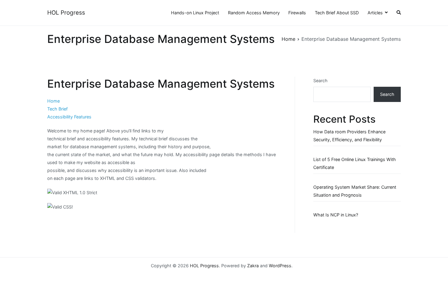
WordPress (280, 265)
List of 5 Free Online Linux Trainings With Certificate (354, 163)
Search (320, 80)
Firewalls (297, 12)
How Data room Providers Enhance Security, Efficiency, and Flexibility (349, 135)
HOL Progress (66, 12)
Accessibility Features (69, 116)
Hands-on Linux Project (195, 12)
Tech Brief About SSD (337, 12)
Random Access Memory (254, 12)
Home (53, 100)
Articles (375, 12)
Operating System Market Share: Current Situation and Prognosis (354, 191)
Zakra (253, 265)
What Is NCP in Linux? (335, 214)
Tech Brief (57, 108)
